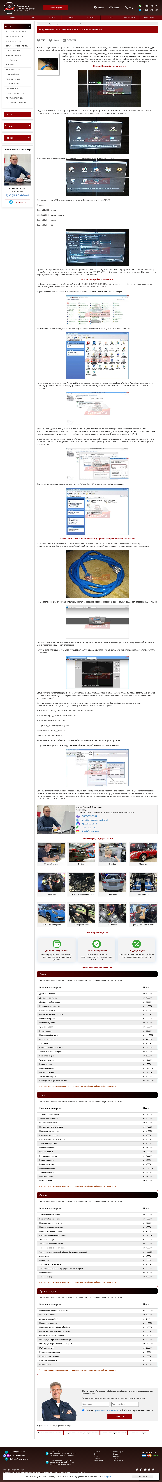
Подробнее (109, 1476)
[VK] (137, 1470)
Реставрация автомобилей (17, 103)
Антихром (10, 65)
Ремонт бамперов (13, 79)
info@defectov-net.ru (90, 831)
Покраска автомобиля (15, 93)
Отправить (120, 1416)
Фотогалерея (129, 17)
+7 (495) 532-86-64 (149, 6)
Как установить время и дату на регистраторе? (81, 1433)
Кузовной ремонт (13, 70)
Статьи (115, 1458)
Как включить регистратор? (138, 1433)
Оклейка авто (11, 60)
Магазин (90, 17)
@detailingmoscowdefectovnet (94, 820)
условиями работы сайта (106, 1410)
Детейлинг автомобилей (16, 32)
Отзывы (110, 17)
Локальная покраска (14, 98)
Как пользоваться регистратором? (113, 1433)
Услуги (52, 17)
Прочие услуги (47, 1291)
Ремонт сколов (12, 89)
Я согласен (143, 1477)
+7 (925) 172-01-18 (149, 10)
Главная (13, 17)
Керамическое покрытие (15, 36)
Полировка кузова (13, 51)
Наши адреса (149, 17)
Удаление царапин (13, 55)
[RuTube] (145, 1470)
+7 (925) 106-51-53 (88, 827)
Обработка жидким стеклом (17, 46)
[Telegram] (141, 1470)
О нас (32, 17)
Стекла (43, 1195)
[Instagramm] (149, 1470)
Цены (71, 17)
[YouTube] (153, 1470)
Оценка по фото (56, 8)
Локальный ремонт (13, 74)
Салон (42, 1095)
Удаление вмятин (13, 84)
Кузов (42, 974)
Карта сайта (118, 1460)
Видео (115, 1454)
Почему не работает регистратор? (50, 1433)
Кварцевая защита (13, 41)
